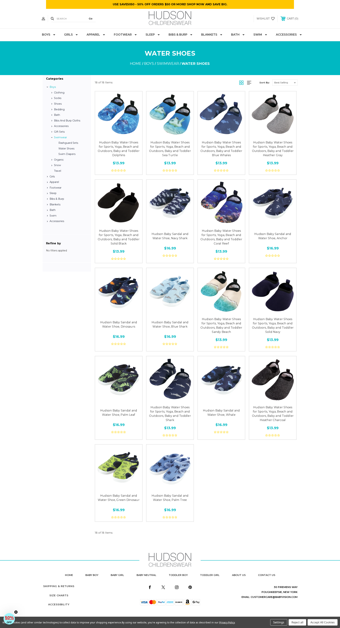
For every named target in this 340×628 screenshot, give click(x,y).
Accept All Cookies (322, 622)
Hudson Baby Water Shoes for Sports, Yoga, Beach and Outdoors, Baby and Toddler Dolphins (119, 149)
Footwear (123, 34)
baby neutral (146, 575)
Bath (235, 34)
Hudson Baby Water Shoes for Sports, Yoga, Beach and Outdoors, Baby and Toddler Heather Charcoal (273, 414)
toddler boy (178, 575)
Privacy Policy (227, 622)
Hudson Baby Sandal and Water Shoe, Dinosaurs (118, 324)
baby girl (117, 575)
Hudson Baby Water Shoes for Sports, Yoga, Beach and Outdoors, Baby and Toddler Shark (170, 414)
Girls (68, 34)
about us (239, 575)
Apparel (93, 34)
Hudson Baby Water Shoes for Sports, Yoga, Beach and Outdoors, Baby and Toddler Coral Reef (221, 237)
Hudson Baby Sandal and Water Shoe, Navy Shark (170, 236)
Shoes (58, 103)
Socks (57, 98)
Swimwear (60, 137)
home (69, 575)
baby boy (91, 575)
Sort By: (264, 82)
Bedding (59, 109)
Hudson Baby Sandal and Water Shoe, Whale (221, 412)
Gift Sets (59, 131)
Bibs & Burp (178, 34)
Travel (57, 170)
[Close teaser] (16, 612)
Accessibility (58, 604)
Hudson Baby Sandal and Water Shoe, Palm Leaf (118, 412)
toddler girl (210, 575)
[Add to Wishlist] (118, 134)
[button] (9, 618)
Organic (59, 159)
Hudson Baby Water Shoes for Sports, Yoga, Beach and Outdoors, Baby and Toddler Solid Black (119, 237)
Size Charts (58, 595)
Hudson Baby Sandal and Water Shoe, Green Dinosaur (119, 498)
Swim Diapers (66, 154)
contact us (266, 575)
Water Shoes (66, 148)
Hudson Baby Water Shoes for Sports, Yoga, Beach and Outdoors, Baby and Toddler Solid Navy (273, 325)
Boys (46, 34)
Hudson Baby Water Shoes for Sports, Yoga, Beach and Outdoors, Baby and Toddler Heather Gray (273, 149)
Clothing (59, 92)
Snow (57, 165)
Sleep (150, 34)
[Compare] (126, 134)
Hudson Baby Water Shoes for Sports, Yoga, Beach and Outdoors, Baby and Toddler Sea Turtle (170, 149)
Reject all (297, 622)
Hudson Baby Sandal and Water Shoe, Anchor (272, 236)
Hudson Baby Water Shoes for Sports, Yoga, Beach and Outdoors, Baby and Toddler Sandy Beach (221, 325)
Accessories (286, 34)
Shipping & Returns (58, 586)
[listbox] (285, 82)
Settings (278, 622)
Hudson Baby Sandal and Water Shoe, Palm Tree (170, 498)
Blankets (209, 34)
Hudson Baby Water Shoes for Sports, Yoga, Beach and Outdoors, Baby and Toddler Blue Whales (221, 149)
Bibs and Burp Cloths (67, 120)
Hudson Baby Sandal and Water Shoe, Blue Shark (170, 324)
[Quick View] (110, 134)
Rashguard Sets (68, 142)
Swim (257, 34)
